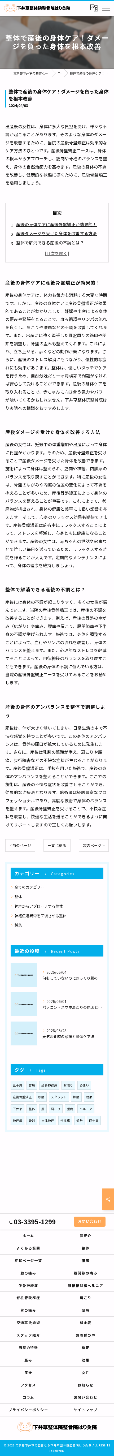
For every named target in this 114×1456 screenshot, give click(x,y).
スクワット (59, 1097)
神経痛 (17, 1120)
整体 (18, 896)
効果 (89, 1097)
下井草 (17, 1109)
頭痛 (41, 1097)
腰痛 (70, 1109)
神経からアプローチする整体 (39, 906)
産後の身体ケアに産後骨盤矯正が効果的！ (56, 224)
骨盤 (32, 1120)
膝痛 (76, 1097)
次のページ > (93, 845)
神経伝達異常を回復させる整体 (41, 915)
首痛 (32, 1085)
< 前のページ (20, 845)
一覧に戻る (57, 845)
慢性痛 (65, 1120)
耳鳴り (68, 1085)
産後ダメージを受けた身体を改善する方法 (56, 233)
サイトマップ (86, 1409)
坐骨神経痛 (49, 1085)
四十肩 (94, 1120)
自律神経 (47, 1120)
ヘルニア (86, 1109)
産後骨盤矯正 (22, 1097)
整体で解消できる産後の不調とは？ (50, 242)
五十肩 (17, 1085)
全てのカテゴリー (29, 887)
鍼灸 (18, 925)
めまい (84, 1085)
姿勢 (79, 1120)
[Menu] (106, 8)
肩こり (55, 1109)
